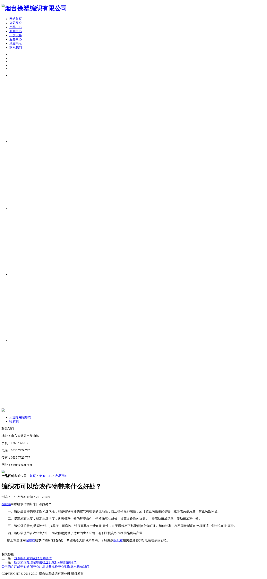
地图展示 (15, 43)
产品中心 (15, 27)
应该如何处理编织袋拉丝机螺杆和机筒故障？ (45, 562)
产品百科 (61, 476)
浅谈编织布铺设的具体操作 (33, 558)
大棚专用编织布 (20, 417)
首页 (33, 476)
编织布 (6, 504)
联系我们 (15, 47)
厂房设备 (15, 35)
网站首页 (15, 18)
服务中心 (15, 39)
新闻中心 (15, 31)
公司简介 (15, 23)
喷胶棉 (14, 421)
